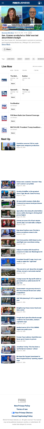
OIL (33, 59)
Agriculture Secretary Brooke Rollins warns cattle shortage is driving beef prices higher (29, 213)
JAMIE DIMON (10, 59)
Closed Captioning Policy (22, 416)
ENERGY (20, 59)
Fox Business (21, 3)
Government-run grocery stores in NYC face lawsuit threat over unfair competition (29, 290)
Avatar (39, 3)
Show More (6, 45)
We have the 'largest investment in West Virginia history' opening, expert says (30, 358)
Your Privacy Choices (23, 413)
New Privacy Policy (22, 406)
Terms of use (22, 409)
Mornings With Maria (8, 33)
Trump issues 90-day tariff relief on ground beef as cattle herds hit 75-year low (29, 281)
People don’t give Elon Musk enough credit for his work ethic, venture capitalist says (29, 320)
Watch (13, 83)
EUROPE (27, 59)
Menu (3, 3)
